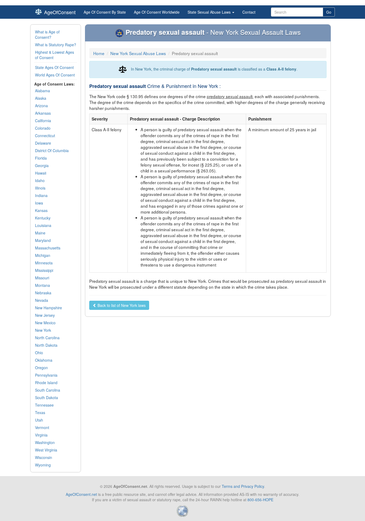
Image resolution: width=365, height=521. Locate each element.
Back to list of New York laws (121, 305)
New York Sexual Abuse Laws (138, 53)
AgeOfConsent (60, 12)
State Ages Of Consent (54, 67)
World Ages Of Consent (55, 75)
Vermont (42, 427)
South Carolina (47, 390)
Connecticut (45, 135)
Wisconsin (43, 457)
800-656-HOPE (260, 499)
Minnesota (44, 262)
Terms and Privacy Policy (243, 486)
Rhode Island (46, 382)
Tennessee (44, 405)
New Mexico (45, 322)
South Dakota (46, 397)
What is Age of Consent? (47, 34)
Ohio (39, 352)
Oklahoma (43, 360)
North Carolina (47, 337)
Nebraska (43, 292)
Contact (248, 12)
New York (43, 330)
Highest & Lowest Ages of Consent (54, 54)
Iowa (39, 203)
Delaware (43, 143)
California (43, 120)
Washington (45, 442)
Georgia (42, 165)
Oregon (41, 367)
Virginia (41, 435)
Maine (40, 233)
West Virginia (46, 450)
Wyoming (43, 465)
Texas (40, 412)
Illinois (40, 188)
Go (328, 12)
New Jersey (45, 315)
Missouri (42, 277)
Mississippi (44, 270)
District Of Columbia (52, 150)
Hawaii (40, 173)
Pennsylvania (46, 375)
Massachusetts (47, 247)
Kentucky (43, 218)
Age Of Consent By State (105, 12)
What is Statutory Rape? (55, 44)
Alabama (42, 90)
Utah (39, 420)
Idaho (40, 180)
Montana (42, 285)
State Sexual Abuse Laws (210, 12)
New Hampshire (48, 307)
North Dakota (46, 345)
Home (98, 53)
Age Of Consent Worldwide (157, 12)
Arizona (41, 105)
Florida (41, 158)
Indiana (41, 195)
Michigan (42, 255)
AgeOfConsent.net (81, 494)
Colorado (43, 128)
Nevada (41, 300)
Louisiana (43, 225)
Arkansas (43, 113)
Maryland (43, 240)
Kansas (41, 210)
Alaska (40, 98)
